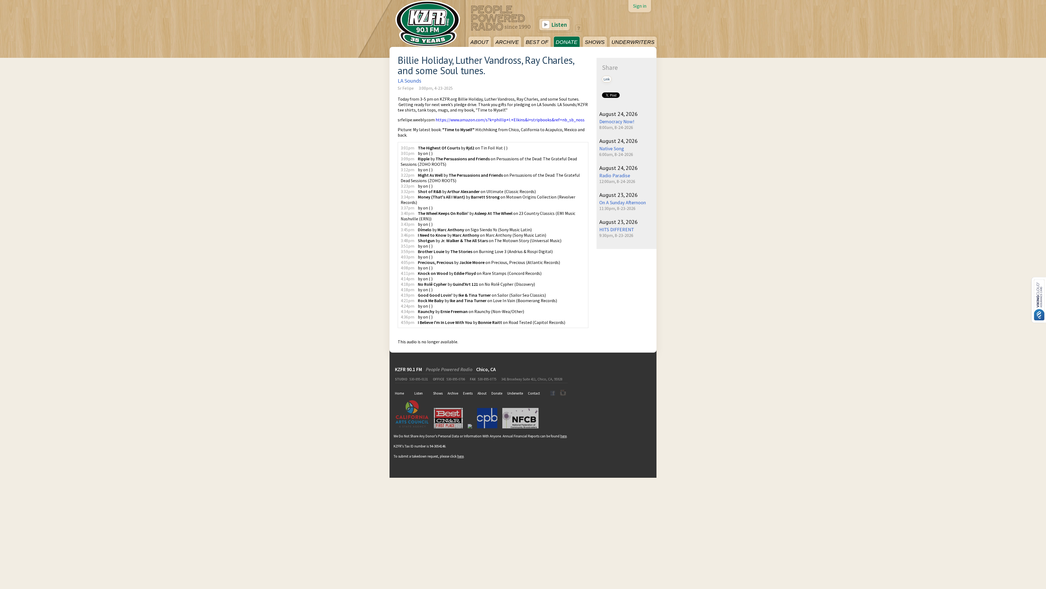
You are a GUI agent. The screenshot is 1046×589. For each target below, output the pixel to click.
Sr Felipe (406, 88)
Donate (496, 393)
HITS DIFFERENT (616, 229)
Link (607, 79)
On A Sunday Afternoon (622, 202)
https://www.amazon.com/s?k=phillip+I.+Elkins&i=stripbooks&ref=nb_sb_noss (510, 119)
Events (468, 393)
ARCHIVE (507, 42)
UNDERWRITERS (633, 42)
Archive (453, 393)
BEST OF (537, 42)
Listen (558, 24)
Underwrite (515, 393)
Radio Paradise (614, 175)
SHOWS (595, 42)
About (482, 393)
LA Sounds (409, 80)
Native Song (611, 148)
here (563, 436)
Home (399, 393)
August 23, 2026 (618, 195)
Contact (534, 393)
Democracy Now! (616, 121)
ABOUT (479, 42)
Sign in (639, 6)
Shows (438, 393)
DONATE (566, 42)
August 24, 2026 (618, 114)
